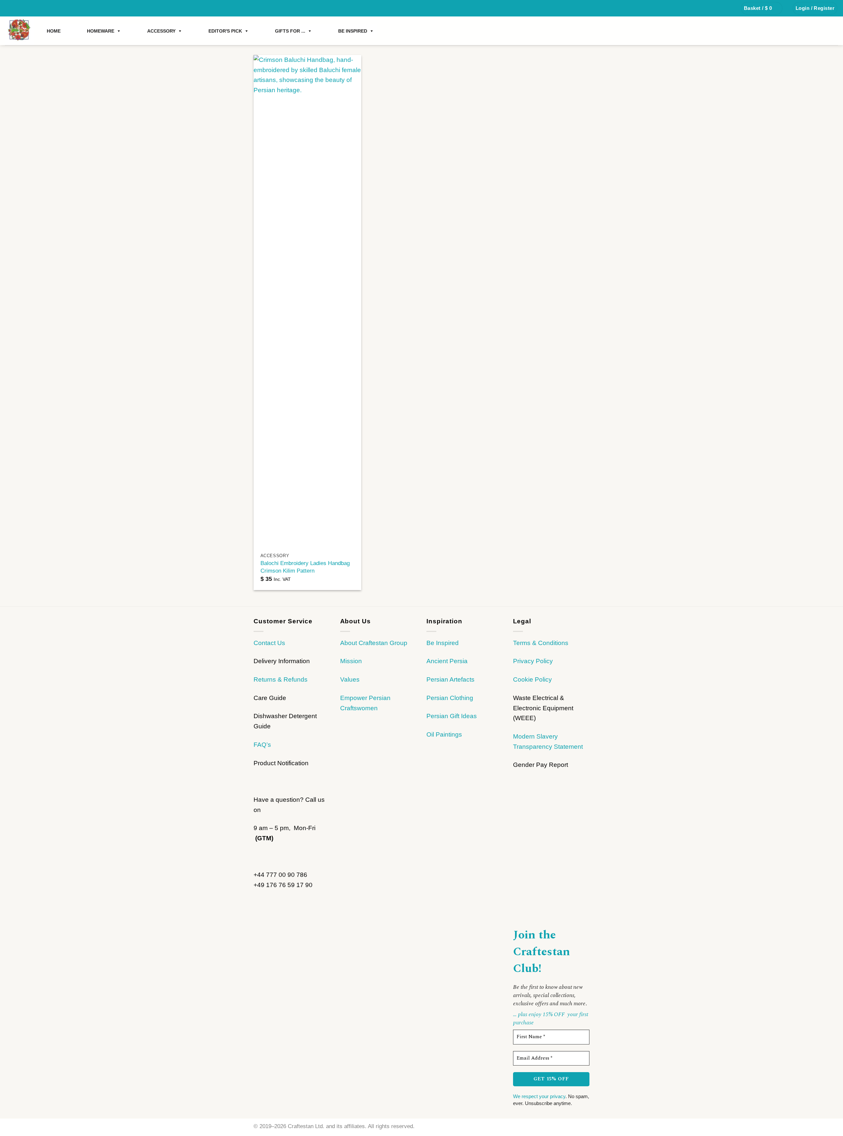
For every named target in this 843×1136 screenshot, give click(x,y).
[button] (761, 8)
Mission (351, 661)
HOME (54, 31)
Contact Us (269, 642)
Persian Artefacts (450, 679)
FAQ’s (262, 744)
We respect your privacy (539, 1096)
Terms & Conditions (540, 642)
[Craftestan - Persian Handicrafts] (19, 30)
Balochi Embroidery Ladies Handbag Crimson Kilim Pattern (305, 567)
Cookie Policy (532, 679)
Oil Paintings (444, 734)
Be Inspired (442, 642)
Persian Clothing (449, 697)
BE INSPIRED (352, 31)
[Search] (728, 8)
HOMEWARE (100, 31)
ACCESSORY (161, 31)
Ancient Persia (447, 661)
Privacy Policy (533, 661)
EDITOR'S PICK (225, 31)
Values (350, 679)
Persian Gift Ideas (451, 716)
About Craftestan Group (373, 642)
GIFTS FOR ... (290, 31)
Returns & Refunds (281, 679)
